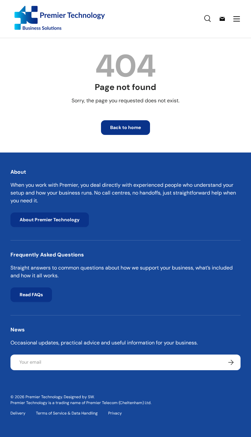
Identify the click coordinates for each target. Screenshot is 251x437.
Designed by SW (79, 397)
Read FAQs (31, 295)
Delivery (17, 413)
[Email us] (222, 19)
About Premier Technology (50, 220)
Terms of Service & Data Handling (67, 413)
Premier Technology (43, 397)
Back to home (125, 127)
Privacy (115, 413)
